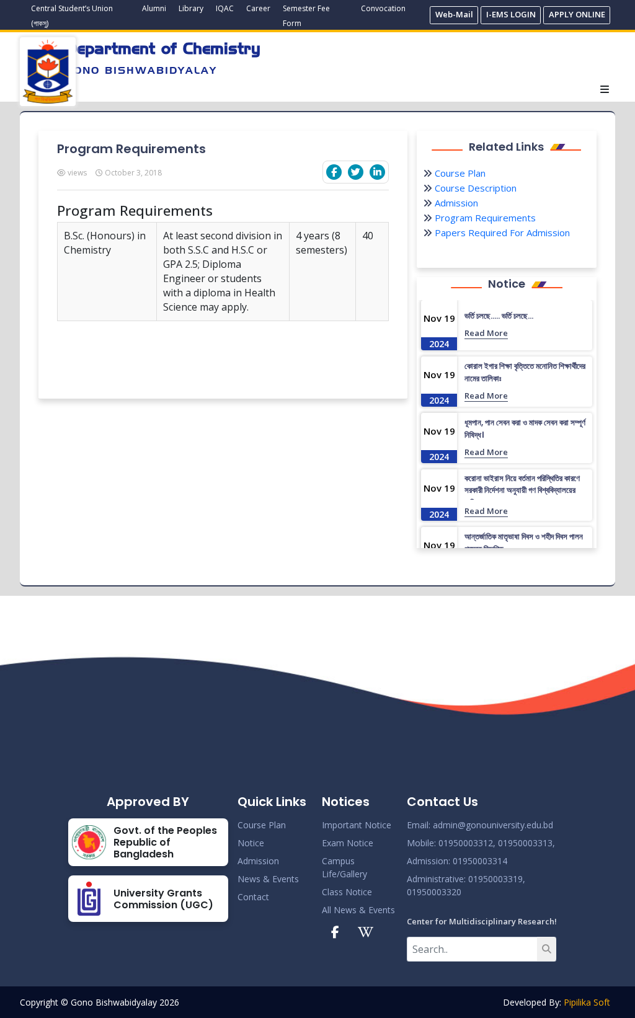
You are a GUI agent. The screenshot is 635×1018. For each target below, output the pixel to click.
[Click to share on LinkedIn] (377, 172)
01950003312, (466, 843)
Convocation (383, 8)
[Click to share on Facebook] (334, 172)
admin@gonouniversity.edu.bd (493, 825)
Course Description (474, 188)
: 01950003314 (477, 861)
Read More (486, 333)
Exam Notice (347, 843)
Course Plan (459, 173)
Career (258, 8)
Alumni (154, 8)
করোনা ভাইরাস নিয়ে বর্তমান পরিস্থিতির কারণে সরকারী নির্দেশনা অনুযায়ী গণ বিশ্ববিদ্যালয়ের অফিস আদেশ (522, 490)
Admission (455, 203)
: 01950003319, (494, 879)
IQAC (225, 8)
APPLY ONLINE (577, 14)
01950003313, (526, 843)
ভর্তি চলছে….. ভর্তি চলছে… (498, 316)
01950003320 (434, 892)
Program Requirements (484, 217)
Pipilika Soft (587, 1002)
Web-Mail (454, 14)
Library (191, 8)
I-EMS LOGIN (511, 14)
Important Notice (356, 825)
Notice (251, 843)
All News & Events (358, 910)
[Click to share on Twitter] (355, 172)
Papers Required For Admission (501, 232)
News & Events (268, 879)
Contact (253, 897)
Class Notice (347, 892)
